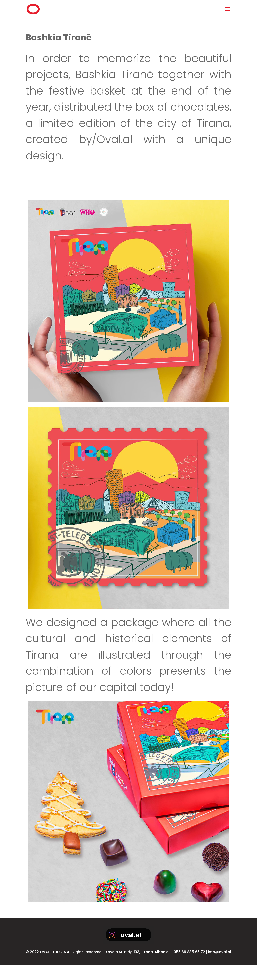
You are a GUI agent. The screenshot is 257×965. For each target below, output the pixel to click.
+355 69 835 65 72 (188, 951)
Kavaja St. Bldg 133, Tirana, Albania (137, 951)
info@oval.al (219, 951)
